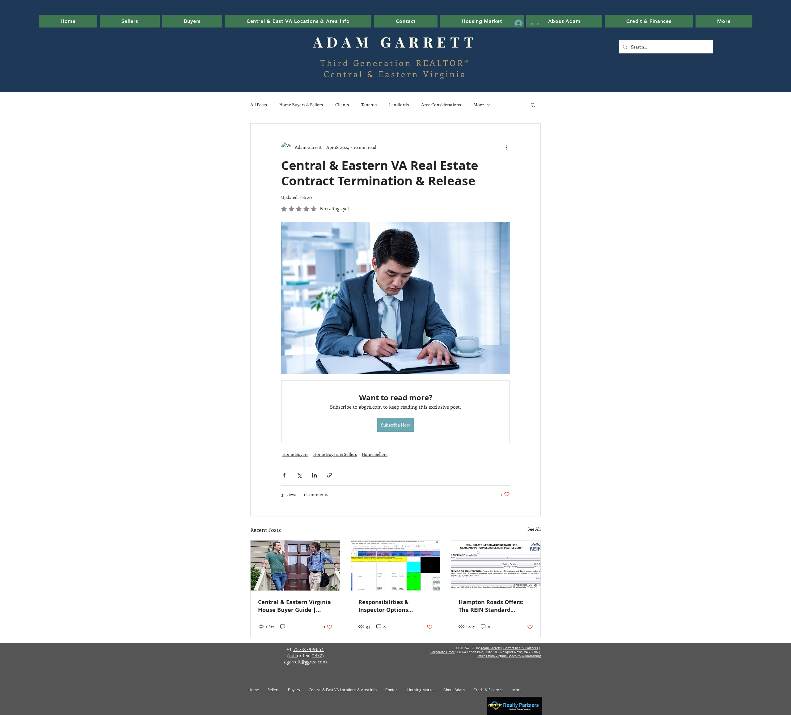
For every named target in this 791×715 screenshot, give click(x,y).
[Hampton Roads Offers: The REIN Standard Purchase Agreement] (495, 565)
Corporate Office (442, 652)
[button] (482, 21)
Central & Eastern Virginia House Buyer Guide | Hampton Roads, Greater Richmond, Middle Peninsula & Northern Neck (294, 606)
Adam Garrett (490, 648)
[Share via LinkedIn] (314, 475)
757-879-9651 (308, 649)
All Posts (258, 104)
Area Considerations (441, 104)
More (478, 104)
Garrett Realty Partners (520, 648)
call (293, 655)
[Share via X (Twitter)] (299, 475)
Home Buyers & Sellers (301, 104)
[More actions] (506, 147)
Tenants (369, 104)
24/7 (317, 655)
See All (534, 529)
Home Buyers (295, 454)
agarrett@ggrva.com (305, 661)
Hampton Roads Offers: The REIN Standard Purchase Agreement (491, 606)
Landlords (399, 104)
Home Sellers (374, 454)
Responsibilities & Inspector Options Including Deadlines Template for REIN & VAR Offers (392, 606)
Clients (342, 104)
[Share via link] (329, 475)
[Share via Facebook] (284, 475)
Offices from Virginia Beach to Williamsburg (509, 656)
